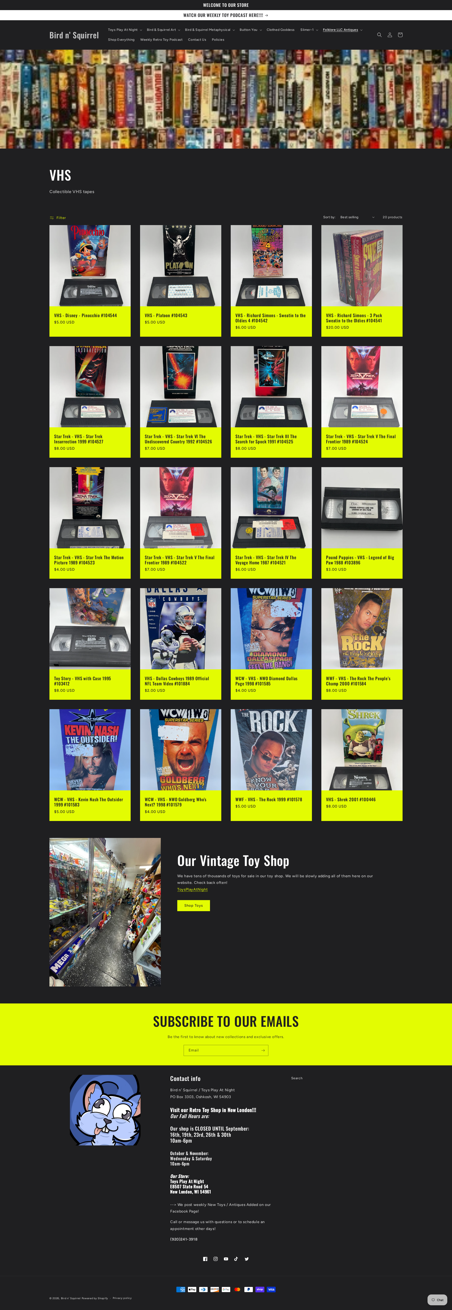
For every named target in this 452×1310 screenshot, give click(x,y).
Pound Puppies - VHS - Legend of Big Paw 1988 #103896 (360, 560)
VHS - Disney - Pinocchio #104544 (85, 315)
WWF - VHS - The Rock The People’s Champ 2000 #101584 (358, 681)
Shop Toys (193, 905)
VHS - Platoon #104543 (166, 315)
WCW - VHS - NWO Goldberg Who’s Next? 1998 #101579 (175, 802)
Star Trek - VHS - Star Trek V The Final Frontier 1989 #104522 (180, 560)
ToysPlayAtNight (192, 889)
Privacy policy (122, 1298)
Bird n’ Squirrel (71, 1298)
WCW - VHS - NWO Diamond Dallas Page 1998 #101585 (266, 681)
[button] (124, 30)
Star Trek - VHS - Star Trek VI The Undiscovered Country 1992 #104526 (178, 439)
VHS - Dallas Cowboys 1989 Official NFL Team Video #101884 (177, 681)
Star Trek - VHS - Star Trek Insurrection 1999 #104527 (79, 439)
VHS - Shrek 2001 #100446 (351, 799)
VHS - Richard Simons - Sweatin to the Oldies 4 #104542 (270, 318)
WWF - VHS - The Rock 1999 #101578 (268, 799)
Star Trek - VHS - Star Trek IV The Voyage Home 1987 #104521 (265, 560)
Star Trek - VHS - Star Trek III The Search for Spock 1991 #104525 (266, 439)
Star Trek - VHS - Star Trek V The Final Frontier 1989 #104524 (361, 439)
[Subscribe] (263, 1050)
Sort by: (329, 217)
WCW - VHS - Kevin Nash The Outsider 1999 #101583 (88, 802)
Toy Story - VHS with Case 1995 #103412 (82, 681)
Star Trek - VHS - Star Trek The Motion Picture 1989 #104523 (89, 560)
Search (297, 1078)
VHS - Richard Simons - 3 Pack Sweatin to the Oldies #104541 (354, 318)
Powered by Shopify (95, 1298)
